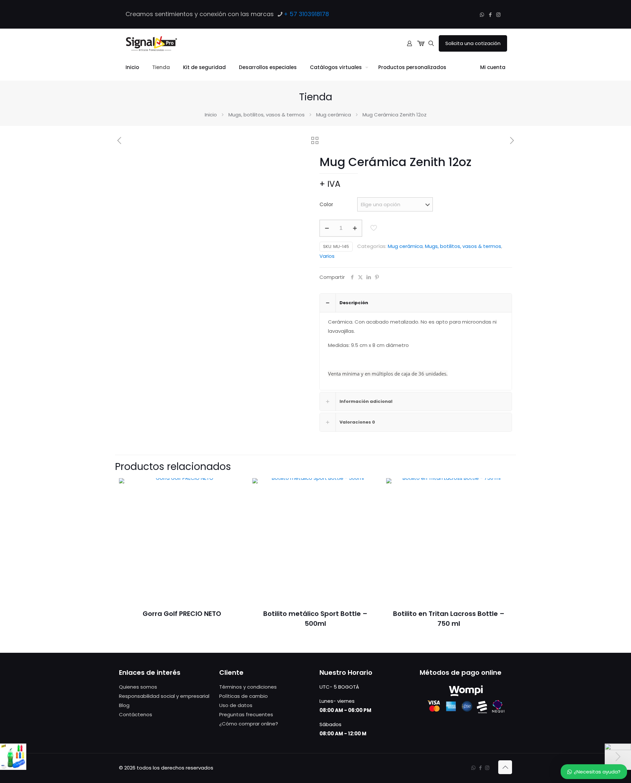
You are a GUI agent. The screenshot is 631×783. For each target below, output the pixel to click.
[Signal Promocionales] (151, 43)
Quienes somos (138, 686)
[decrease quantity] (327, 228)
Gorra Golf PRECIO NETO (182, 613)
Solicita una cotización (473, 43)
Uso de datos (235, 705)
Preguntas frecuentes (246, 714)
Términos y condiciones (248, 686)
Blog (124, 705)
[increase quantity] (355, 228)
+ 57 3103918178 (306, 14)
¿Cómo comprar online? (248, 723)
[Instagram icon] (498, 14)
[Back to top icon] (505, 767)
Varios (327, 256)
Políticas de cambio (243, 696)
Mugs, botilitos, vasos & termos (266, 114)
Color (326, 204)
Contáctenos (135, 714)
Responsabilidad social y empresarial (164, 696)
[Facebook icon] (490, 14)
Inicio (211, 114)
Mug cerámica (333, 114)
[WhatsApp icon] (481, 14)
